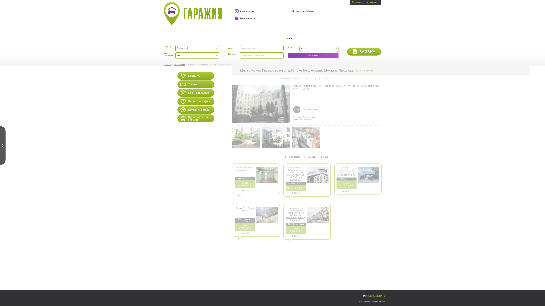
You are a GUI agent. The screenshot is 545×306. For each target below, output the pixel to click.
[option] (289, 12)
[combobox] (197, 48)
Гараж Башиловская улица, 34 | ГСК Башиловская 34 (346, 171)
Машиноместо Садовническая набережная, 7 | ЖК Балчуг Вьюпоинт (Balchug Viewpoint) (296, 214)
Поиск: (231, 54)
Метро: (231, 48)
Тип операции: (169, 54)
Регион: (168, 47)
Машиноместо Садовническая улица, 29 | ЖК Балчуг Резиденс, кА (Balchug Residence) (296, 174)
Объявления (179, 64)
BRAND (382, 301)
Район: (291, 47)
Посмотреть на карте (290, 79)
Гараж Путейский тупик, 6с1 (245, 209)
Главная (167, 64)
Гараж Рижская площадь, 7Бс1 (245, 169)
